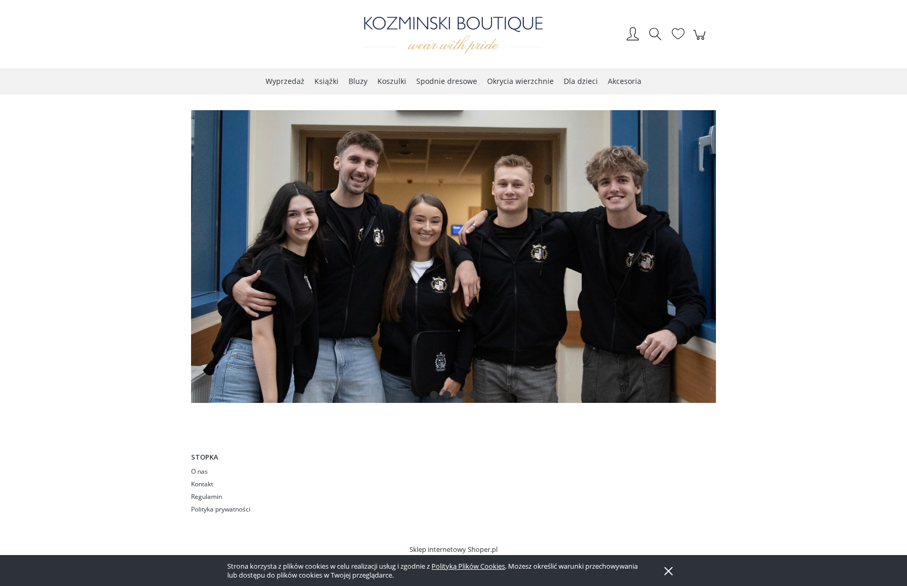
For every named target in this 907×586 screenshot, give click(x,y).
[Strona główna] (453, 35)
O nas (199, 471)
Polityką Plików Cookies (468, 566)
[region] (453, 256)
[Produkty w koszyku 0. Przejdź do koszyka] (701, 40)
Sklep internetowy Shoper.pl (453, 549)
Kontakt (202, 484)
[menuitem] (285, 81)
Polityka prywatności (220, 509)
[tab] (434, 395)
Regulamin (206, 496)
